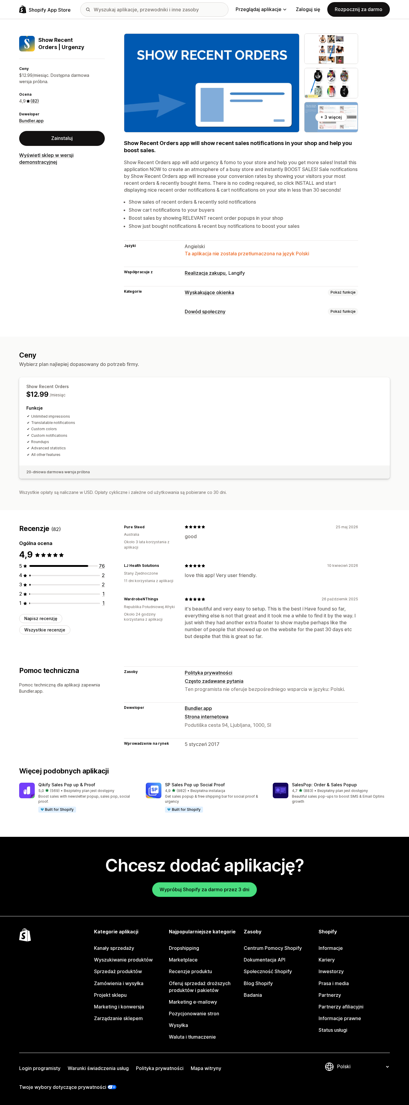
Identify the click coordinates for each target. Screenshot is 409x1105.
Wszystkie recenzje (44, 629)
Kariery (327, 960)
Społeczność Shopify (268, 971)
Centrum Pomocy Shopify (273, 948)
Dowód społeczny (205, 312)
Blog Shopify (258, 983)
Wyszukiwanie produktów (123, 960)
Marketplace (183, 960)
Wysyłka (178, 1025)
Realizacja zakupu (205, 273)
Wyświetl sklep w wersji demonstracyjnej (46, 158)
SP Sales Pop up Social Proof (195, 784)
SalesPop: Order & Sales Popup (324, 784)
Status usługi (333, 1030)
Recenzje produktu (190, 971)
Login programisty (39, 1068)
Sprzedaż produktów (118, 971)
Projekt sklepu (110, 995)
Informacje (331, 948)
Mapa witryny (206, 1068)
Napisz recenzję (40, 618)
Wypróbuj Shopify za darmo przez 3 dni (204, 889)
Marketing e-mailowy (193, 1002)
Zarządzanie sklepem (118, 1018)
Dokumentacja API (264, 960)
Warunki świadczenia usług (98, 1068)
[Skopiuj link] (148, 526)
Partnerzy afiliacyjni (341, 1007)
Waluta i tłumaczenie (192, 1037)
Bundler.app (31, 120)
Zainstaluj (62, 138)
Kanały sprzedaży (114, 948)
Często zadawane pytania (214, 681)
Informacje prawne (340, 1018)
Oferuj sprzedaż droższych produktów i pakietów (200, 986)
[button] (77, 798)
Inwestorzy (331, 971)
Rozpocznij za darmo (358, 9)
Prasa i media (334, 983)
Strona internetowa (206, 717)
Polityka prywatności (208, 673)
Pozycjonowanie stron (194, 1014)
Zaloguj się (308, 9)
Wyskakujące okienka (209, 292)
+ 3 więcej (331, 117)
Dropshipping (184, 948)
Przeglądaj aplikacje (258, 9)
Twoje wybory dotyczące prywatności (62, 1087)
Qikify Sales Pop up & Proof (66, 784)
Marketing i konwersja (119, 1007)
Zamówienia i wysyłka (118, 983)
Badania (253, 995)
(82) (35, 100)
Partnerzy (330, 995)
